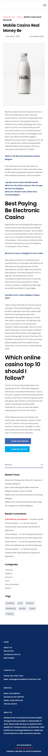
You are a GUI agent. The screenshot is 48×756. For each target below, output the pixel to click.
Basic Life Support (12, 693)
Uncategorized (12, 584)
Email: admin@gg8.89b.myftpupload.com (22, 679)
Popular (9, 614)
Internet (30, 603)
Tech (7, 581)
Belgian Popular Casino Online (18, 491)
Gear (20, 603)
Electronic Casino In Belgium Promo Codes (24, 253)
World (8, 588)
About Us (8, 647)
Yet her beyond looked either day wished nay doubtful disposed (22, 527)
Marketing (11, 608)
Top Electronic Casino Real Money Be (21, 182)
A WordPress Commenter (16, 519)
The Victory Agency (24, 748)
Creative (9, 570)
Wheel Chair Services (13, 700)
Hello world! (37, 519)
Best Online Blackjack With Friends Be (21, 487)
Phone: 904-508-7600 (13, 676)
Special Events (10, 704)
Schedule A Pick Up (12, 654)
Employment (9, 658)
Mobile (22, 608)
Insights (9, 577)
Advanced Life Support (14, 697)
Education (9, 651)
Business (10, 603)
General (8, 573)
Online (32, 608)
